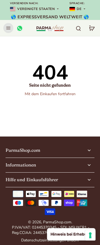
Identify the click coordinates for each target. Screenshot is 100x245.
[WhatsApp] (19, 28)
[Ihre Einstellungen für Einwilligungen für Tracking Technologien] (90, 235)
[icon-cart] (92, 28)
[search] (78, 28)
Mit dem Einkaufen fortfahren (50, 94)
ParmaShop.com (57, 222)
